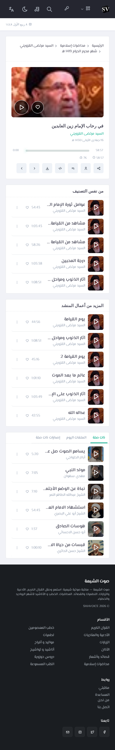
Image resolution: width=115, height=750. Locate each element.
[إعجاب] (38, 107)
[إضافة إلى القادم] (73, 168)
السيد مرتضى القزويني (36, 46)
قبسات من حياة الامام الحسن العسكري (66, 545)
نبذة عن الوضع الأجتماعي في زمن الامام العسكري (64, 489)
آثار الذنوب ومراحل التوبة (66, 280)
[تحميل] (47, 168)
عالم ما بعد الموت (68, 375)
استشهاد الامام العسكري (65, 507)
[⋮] (17, 207)
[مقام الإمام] (21, 168)
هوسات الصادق (70, 526)
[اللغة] (11, 9)
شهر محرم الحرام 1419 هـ (79, 51)
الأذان (105, 650)
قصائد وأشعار (99, 657)
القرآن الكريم (100, 628)
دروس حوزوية (44, 657)
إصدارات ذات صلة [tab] (48, 438)
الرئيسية (98, 46)
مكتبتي (104, 688)
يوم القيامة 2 (73, 357)
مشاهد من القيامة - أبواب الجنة (66, 223)
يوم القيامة (74, 319)
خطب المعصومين (41, 628)
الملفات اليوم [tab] (76, 438)
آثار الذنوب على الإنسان (66, 394)
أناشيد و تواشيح (42, 650)
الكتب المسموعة (42, 664)
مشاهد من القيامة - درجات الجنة (65, 242)
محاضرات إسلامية (72, 46)
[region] (57, 501)
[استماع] (21, 107)
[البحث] (49, 9)
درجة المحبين (73, 261)
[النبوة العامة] (34, 168)
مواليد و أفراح (44, 642)
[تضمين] (60, 168)
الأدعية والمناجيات (96, 635)
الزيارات (104, 642)
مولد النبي (75, 470)
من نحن (103, 700)
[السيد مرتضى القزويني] (86, 168)
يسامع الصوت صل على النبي (64, 451)
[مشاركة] (99, 168)
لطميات (48, 635)
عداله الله (76, 413)
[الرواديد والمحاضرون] (66, 9)
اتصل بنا (103, 707)
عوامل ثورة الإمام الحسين (65, 205)
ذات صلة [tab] (99, 438)
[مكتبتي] (37, 9)
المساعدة (102, 695)
